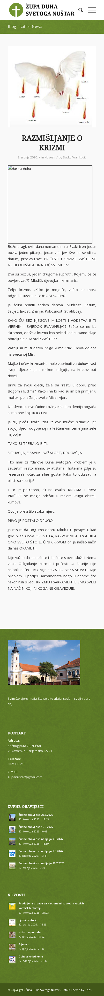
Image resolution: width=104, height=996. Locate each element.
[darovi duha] (52, 86)
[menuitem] (78, 10)
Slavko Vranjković (74, 157)
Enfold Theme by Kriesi (77, 990)
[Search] (78, 10)
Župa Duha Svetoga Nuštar (42, 990)
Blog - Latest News (25, 26)
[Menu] (89, 10)
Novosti (50, 157)
